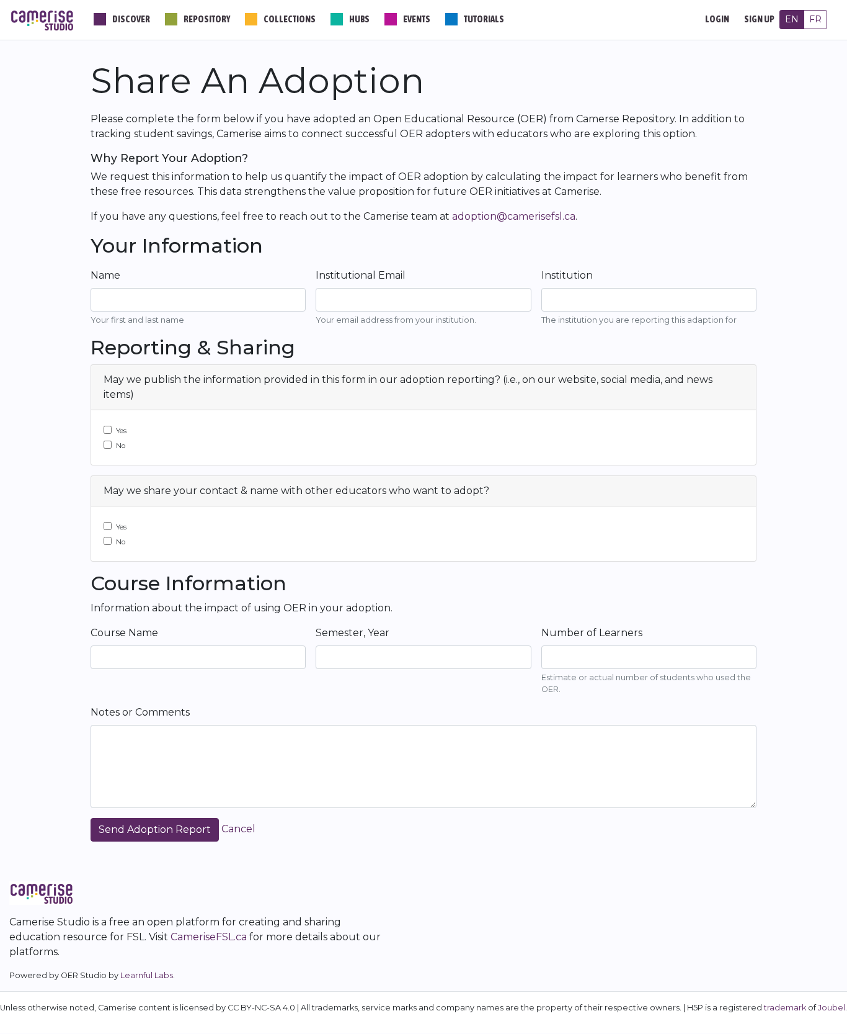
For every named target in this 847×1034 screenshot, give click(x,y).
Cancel (238, 829)
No (120, 445)
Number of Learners (591, 633)
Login (717, 19)
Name (105, 275)
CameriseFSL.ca (209, 937)
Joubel (831, 1007)
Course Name (124, 633)
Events (416, 19)
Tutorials (484, 19)
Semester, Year (352, 633)
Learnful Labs (146, 975)
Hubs (359, 19)
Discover (131, 19)
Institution (567, 275)
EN (792, 19)
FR (815, 19)
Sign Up (759, 19)
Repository (207, 19)
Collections (290, 19)
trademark (785, 1007)
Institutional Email (361, 275)
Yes (121, 430)
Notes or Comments (140, 712)
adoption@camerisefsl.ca (513, 216)
